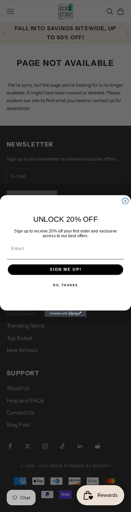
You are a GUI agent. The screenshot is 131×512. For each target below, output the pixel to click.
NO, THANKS (65, 285)
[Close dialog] (125, 201)
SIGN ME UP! (65, 269)
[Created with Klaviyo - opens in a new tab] (66, 313)
